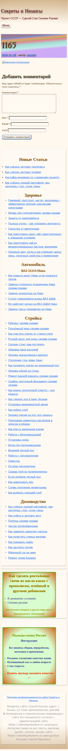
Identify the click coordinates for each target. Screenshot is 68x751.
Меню (5, 25)
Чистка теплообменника (23, 526)
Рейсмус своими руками (23, 323)
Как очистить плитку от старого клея (30, 333)
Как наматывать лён (20, 482)
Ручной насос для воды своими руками (32, 339)
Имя (5, 117)
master (31, 55)
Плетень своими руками (23, 520)
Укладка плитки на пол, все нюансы (30, 415)
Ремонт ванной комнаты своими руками (33, 376)
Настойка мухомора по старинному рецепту (32, 177)
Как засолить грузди (20, 547)
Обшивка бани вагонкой (23, 349)
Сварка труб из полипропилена (27, 471)
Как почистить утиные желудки (27, 536)
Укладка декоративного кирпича (28, 355)
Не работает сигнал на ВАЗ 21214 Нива (32, 304)
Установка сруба (18, 439)
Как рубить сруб (18, 409)
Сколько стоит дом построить (26, 344)
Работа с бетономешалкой (24, 434)
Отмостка (14, 461)
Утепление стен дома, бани (25, 360)
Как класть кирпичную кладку (26, 429)
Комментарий (10, 92)
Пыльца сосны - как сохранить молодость (34, 223)
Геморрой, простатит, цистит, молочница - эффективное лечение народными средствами (34, 204)
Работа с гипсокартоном (23, 455)
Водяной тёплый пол (21, 450)
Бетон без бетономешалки (24, 445)
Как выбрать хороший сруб (25, 492)
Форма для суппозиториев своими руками (34, 213)
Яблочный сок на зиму (22, 552)
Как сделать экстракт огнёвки (23, 172)
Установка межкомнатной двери (28, 404)
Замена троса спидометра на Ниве (30, 309)
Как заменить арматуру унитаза (27, 531)
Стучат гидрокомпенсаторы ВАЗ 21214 (31, 298)
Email (6, 124)
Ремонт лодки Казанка (22, 557)
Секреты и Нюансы (21, 11)
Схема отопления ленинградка (27, 487)
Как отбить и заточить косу (24, 515)
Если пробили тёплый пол (24, 476)
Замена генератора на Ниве (25, 293)
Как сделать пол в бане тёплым (27, 399)
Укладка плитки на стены (23, 370)
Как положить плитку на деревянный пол (33, 365)
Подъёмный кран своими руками (28, 328)
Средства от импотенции (23, 228)
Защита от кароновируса (23, 218)
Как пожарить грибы (20, 542)
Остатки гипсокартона (21, 466)
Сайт (4, 130)
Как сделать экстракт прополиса (25, 166)
